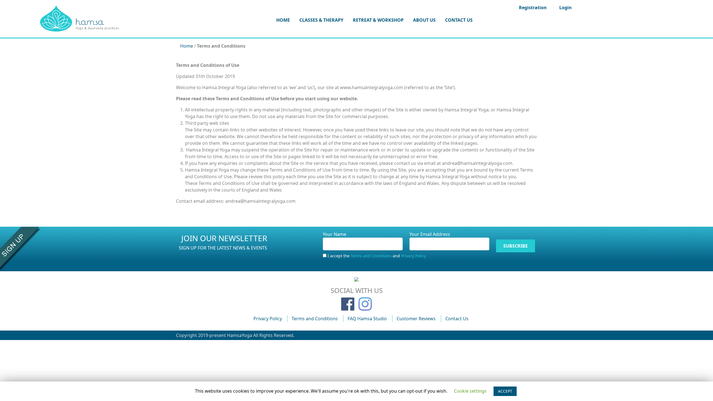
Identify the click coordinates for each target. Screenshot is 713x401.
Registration (533, 7)
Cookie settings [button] (470, 391)
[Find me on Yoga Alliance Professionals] (356, 279)
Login (565, 7)
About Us (424, 20)
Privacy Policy (413, 255)
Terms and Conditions (371, 255)
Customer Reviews (416, 319)
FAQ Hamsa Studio (367, 319)
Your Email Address (429, 234)
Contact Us (459, 20)
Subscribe (515, 246)
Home (283, 20)
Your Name (334, 234)
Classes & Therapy (321, 20)
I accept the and (377, 255)
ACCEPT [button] (505, 391)
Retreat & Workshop (378, 20)
